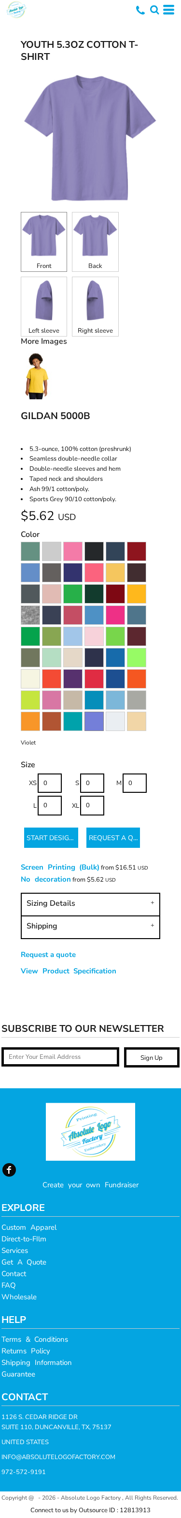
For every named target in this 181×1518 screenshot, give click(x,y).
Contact (13, 1274)
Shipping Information (36, 1362)
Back (95, 266)
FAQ (8, 1285)
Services (14, 1250)
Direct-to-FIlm (23, 1239)
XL (75, 805)
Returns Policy (25, 1351)
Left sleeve (43, 330)
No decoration (46, 879)
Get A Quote (23, 1262)
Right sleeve (95, 330)
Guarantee (18, 1374)
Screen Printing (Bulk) (60, 867)
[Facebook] (9, 1170)
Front (44, 266)
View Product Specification (68, 971)
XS (33, 783)
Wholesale (19, 1297)
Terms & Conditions (34, 1339)
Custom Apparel (28, 1227)
